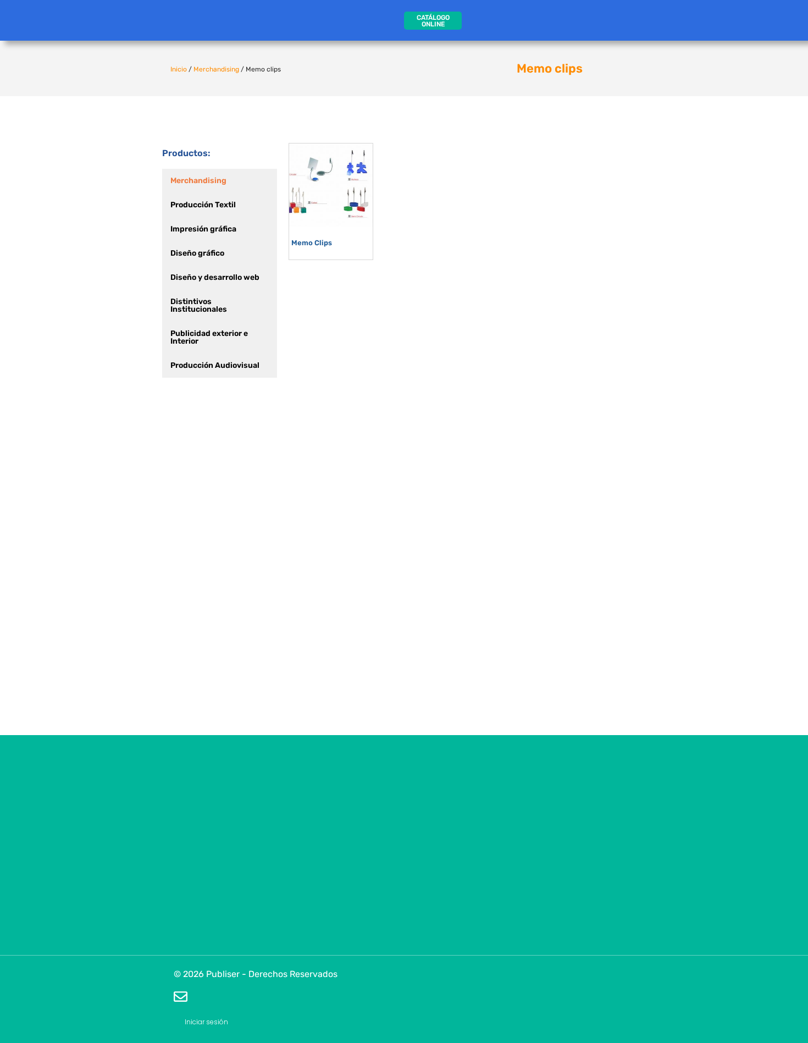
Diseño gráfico (197, 253)
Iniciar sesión (206, 1022)
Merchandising (216, 69)
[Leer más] (362, 186)
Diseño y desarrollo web (214, 277)
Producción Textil (203, 204)
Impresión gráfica (203, 229)
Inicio (178, 69)
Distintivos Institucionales (198, 305)
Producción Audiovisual (214, 365)
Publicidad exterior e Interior (209, 337)
